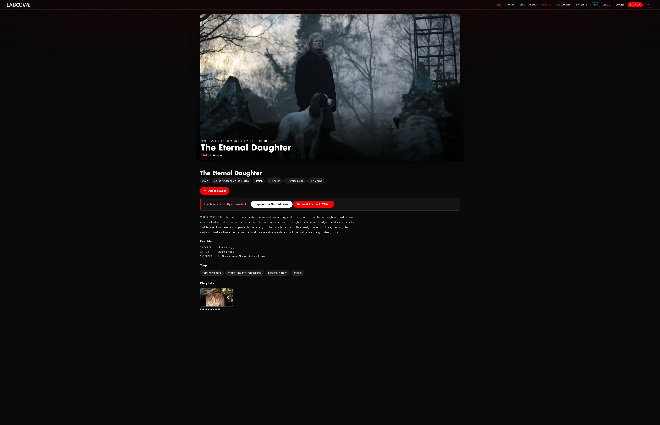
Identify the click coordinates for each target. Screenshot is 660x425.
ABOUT (607, 5)
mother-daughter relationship (244, 272)
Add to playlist (217, 190)
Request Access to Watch (313, 204)
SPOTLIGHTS (563, 5)
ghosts (298, 272)
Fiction (262, 141)
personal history (277, 272)
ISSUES (533, 5)
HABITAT (510, 5)
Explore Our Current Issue (272, 204)
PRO (595, 5)
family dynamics (212, 272)
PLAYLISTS (581, 5)
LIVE (522, 5)
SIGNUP (635, 5)
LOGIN (620, 5)
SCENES (546, 5)
